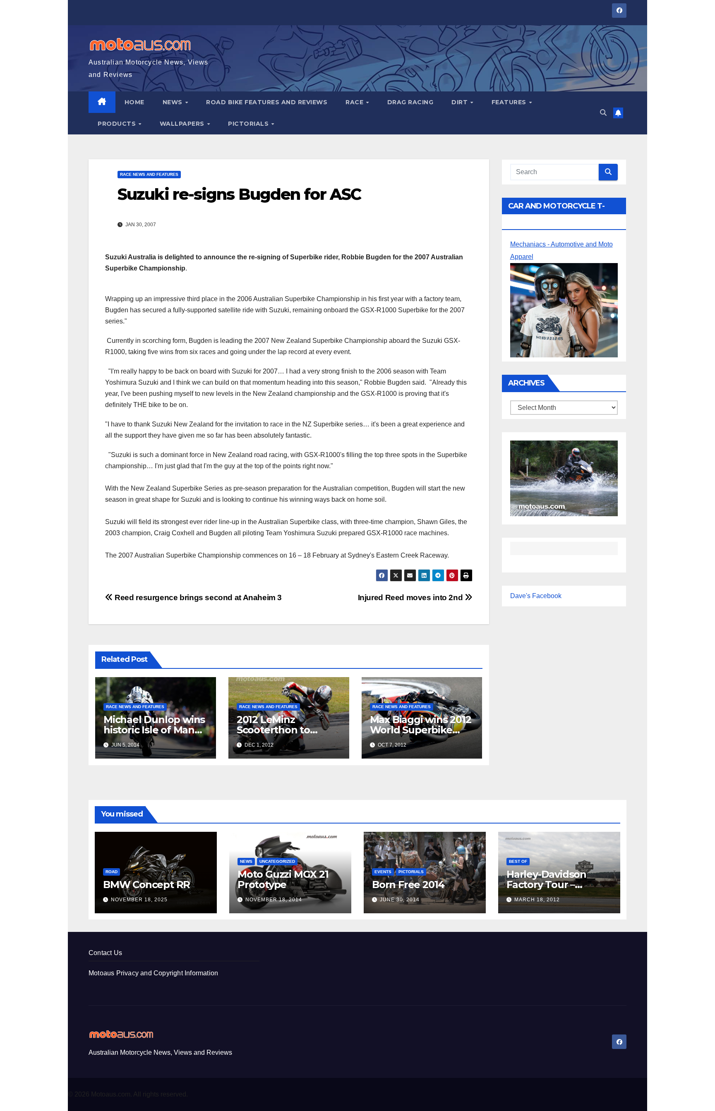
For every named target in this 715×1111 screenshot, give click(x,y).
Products (118, 123)
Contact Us (105, 952)
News (174, 102)
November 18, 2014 (273, 900)
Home (134, 102)
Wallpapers (183, 123)
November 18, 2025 (139, 900)
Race (355, 102)
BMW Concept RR (146, 885)
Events (382, 871)
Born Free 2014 (408, 885)
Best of (518, 861)
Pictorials (249, 123)
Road (112, 871)
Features (510, 102)
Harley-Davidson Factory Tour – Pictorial (546, 884)
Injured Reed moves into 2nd (411, 597)
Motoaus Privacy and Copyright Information (153, 973)
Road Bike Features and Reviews (266, 102)
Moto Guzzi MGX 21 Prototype (283, 879)
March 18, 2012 (537, 900)
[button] (603, 112)
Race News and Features (149, 174)
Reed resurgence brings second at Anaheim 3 (197, 597)
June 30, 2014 (400, 900)
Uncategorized (277, 861)
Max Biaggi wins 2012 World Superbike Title (420, 730)
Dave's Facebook (535, 595)
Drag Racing (410, 102)
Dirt (460, 102)
